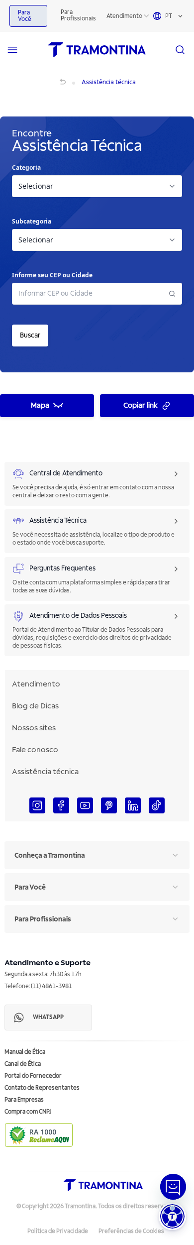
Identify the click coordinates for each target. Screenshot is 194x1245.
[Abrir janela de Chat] (173, 1187)
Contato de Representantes (42, 1088)
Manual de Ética (24, 1052)
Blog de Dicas (35, 705)
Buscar (30, 335)
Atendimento (124, 16)
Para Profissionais (78, 15)
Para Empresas (24, 1100)
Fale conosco (35, 749)
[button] (172, 1216)
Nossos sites (34, 727)
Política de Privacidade (57, 1231)
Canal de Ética (22, 1064)
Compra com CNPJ (28, 1112)
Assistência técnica (45, 771)
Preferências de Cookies (131, 1231)
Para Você (24, 15)
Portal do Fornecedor (33, 1076)
